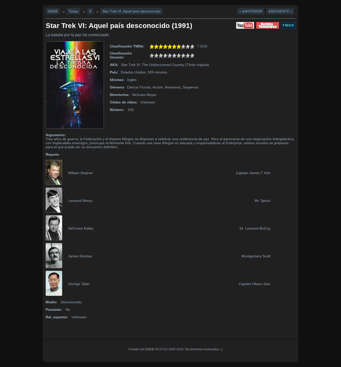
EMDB (53, 11)
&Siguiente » (280, 11)
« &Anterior (250, 11)
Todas (73, 11)
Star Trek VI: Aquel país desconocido (131, 11)
